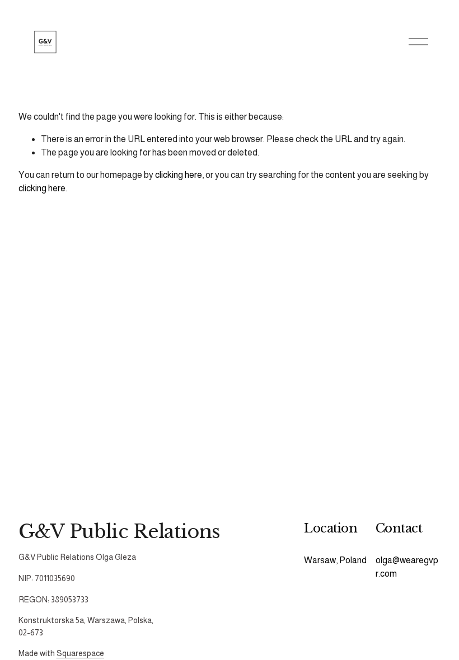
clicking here (178, 175)
